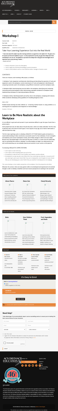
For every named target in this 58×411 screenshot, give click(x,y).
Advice (41, 10)
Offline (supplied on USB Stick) (12, 285)
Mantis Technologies (40, 406)
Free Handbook (42, 368)
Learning (34, 10)
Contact (19, 14)
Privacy (40, 363)
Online (6, 283)
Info (47, 10)
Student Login (28, 14)
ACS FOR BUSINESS (6, 10)
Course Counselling (43, 367)
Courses (16, 10)
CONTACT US (29, 362)
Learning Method (12, 281)
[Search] (54, 22)
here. (34, 337)
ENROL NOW (29, 31)
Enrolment (25, 10)
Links (12, 14)
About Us (5, 14)
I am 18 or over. (8, 334)
